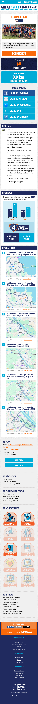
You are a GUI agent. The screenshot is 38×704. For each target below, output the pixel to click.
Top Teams (19, 673)
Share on (20, 104)
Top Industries (19, 678)
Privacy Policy (23, 696)
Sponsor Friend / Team (19, 644)
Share (12, 627)
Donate (28, 2)
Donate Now (19, 53)
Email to (18, 98)
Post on (19, 92)
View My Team (19, 460)
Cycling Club (14, 449)
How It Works (19, 657)
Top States (19, 675)
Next (34, 212)
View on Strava (27, 279)
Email (19, 627)
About (19, 660)
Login (34, 2)
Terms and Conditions (16, 696)
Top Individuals (19, 671)
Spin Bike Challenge (19, 649)
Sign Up (20, 2)
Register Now (19, 642)
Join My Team (19, 465)
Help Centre (19, 662)
